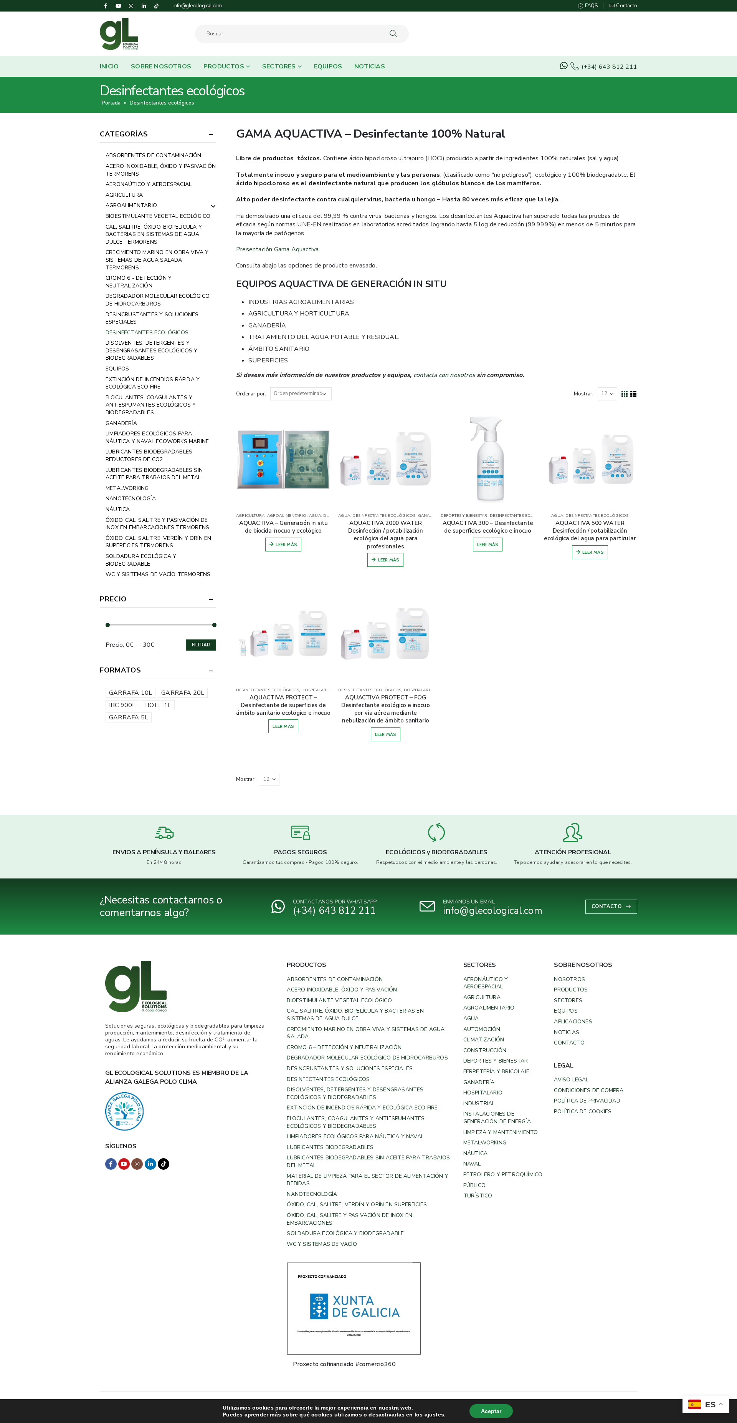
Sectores (279, 66)
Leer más (286, 544)
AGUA (315, 515)
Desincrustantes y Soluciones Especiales (152, 318)
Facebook (111, 1164)
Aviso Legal (571, 1079)
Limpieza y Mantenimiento (500, 1132)
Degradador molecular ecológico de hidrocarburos (158, 299)
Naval (472, 1163)
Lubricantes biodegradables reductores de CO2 (149, 455)
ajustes (434, 1414)
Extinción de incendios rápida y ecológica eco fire (362, 1107)
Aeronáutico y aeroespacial (485, 983)
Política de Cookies (582, 1111)
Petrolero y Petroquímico (503, 1174)
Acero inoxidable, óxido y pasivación (342, 989)
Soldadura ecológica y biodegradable (141, 560)
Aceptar (491, 1411)
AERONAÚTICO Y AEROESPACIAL (149, 184)
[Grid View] (624, 394)
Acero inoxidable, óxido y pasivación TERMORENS (161, 170)
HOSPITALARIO (316, 690)
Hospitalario (482, 1092)
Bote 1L (158, 705)
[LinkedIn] (144, 5)
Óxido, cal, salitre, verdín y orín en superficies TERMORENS (158, 542)
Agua (471, 1018)
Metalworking (484, 1142)
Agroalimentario (489, 1007)
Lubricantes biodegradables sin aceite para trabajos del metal (154, 474)
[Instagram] (131, 5)
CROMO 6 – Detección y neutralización (344, 1047)
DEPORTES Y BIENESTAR (464, 515)
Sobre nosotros (161, 66)
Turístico (477, 1195)
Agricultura (482, 997)
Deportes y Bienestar (495, 1060)
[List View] (633, 394)
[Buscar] (394, 34)
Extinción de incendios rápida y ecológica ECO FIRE (153, 383)
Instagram (137, 1164)
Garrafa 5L (128, 717)
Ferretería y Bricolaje (496, 1071)
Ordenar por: (251, 393)
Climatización (483, 1039)
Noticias (369, 66)
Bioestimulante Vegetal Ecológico (158, 216)
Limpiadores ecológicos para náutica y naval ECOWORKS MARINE (157, 437)
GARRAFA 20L (182, 693)
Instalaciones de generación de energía (497, 1117)
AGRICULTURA (250, 515)
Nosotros (569, 979)
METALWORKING (127, 488)
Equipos (328, 66)
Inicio (109, 66)
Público (474, 1185)
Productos (223, 66)
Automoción (482, 1029)
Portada (111, 102)
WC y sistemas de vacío (322, 1244)
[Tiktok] (156, 5)
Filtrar (201, 645)
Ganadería (479, 1082)
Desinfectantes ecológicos (383, 515)
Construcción (484, 1050)
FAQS (591, 5)
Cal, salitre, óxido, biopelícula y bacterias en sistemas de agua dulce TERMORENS (154, 234)
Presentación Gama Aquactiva (277, 249)
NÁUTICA (118, 509)
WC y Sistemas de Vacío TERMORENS (158, 574)
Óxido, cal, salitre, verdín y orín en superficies (357, 1204)
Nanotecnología (131, 498)
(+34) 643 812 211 (608, 67)
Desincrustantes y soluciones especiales (350, 1068)
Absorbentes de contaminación (154, 155)
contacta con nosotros (444, 375)
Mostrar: (584, 393)
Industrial (479, 1103)
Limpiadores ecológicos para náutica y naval (355, 1136)
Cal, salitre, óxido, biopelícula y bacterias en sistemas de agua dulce (355, 1014)
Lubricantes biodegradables (330, 1147)
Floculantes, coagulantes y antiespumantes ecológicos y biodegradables (151, 405)
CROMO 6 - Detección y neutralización (139, 281)
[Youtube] (118, 5)
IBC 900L (122, 705)
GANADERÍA (430, 515)
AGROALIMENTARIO (287, 515)
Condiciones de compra (588, 1090)
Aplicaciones (573, 1021)
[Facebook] (105, 5)
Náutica (475, 1153)
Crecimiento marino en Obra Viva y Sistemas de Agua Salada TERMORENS (157, 260)
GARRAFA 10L (130, 693)
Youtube (124, 1164)
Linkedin (150, 1164)
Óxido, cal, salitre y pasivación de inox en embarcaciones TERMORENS (157, 523)
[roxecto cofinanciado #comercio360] (354, 1308)
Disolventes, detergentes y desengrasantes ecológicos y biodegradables (151, 350)
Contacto (626, 5)
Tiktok (163, 1164)
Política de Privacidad (587, 1100)
